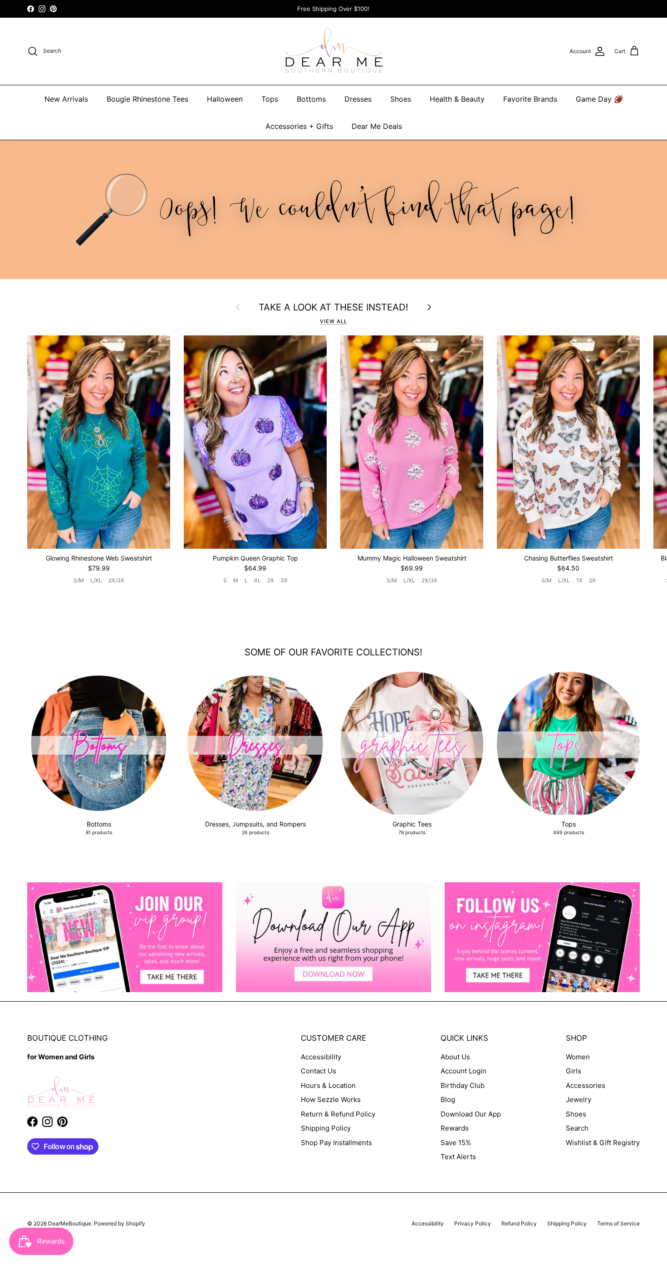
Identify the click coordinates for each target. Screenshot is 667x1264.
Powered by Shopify (119, 1223)
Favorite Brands (530, 98)
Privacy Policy (472, 1223)
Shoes (400, 98)
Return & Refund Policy (338, 1114)
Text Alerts (458, 1156)
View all (333, 321)
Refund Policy (519, 1223)
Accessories (585, 1085)
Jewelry (578, 1099)
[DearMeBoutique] (333, 51)
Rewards (455, 1128)
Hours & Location (328, 1085)
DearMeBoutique (69, 1223)
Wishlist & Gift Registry (603, 1142)
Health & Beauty (457, 98)
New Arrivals (66, 98)
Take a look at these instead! (333, 307)
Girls (573, 1071)
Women (578, 1057)
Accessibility (321, 1057)
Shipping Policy (326, 1128)
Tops (269, 98)
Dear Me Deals (377, 126)
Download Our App (471, 1114)
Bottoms (311, 98)
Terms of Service (618, 1223)
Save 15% (456, 1142)
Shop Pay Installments (336, 1142)
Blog (448, 1099)
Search (577, 1128)
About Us (455, 1057)
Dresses (358, 98)
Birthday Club (463, 1085)
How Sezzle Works (331, 1099)
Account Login (463, 1071)
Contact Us (318, 1071)
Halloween (225, 98)
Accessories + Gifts (299, 126)
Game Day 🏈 (599, 98)
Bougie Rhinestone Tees (147, 98)
